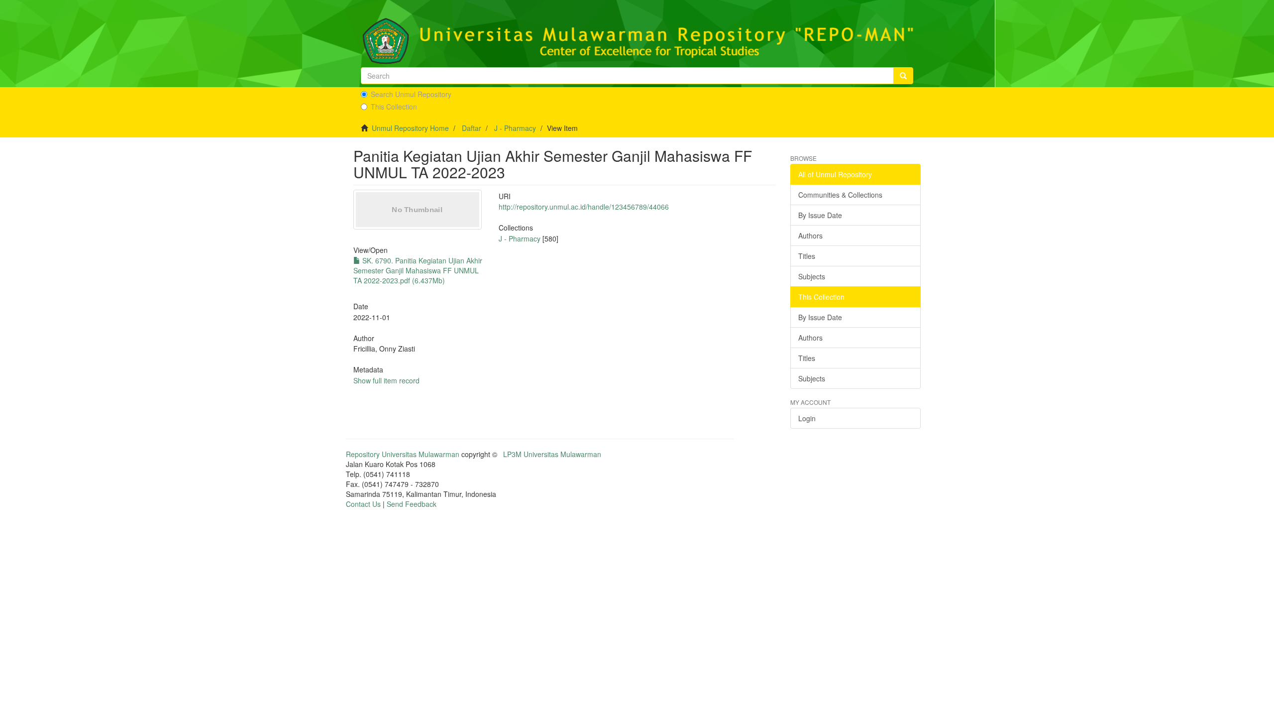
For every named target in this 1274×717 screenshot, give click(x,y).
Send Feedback (411, 504)
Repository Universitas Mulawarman (402, 454)
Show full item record (386, 380)
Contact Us (363, 504)
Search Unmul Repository (411, 94)
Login (807, 418)
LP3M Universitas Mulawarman (552, 454)
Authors (810, 235)
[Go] (903, 75)
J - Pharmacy (515, 128)
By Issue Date (820, 215)
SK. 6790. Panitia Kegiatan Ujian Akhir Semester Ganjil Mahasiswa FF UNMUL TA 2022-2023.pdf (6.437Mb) (417, 270)
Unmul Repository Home (410, 128)
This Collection (394, 107)
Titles (806, 256)
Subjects (811, 276)
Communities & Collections (840, 195)
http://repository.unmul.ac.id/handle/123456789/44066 (584, 207)
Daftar (471, 128)
